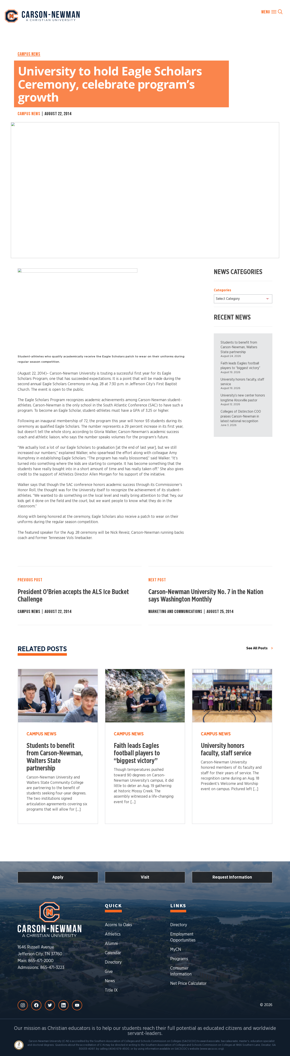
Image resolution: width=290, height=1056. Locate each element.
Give (109, 972)
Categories (222, 290)
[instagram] (23, 1005)
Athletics (113, 934)
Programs (179, 959)
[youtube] (77, 1005)
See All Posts (256, 648)
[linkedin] (63, 1005)
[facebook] (36, 1005)
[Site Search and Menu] (272, 11)
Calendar (113, 953)
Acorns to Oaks (118, 925)
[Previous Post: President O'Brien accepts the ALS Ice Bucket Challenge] (80, 595)
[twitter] (50, 1005)
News (110, 981)
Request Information (232, 877)
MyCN (175, 949)
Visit (145, 877)
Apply (57, 877)
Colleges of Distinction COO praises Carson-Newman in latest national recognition (241, 416)
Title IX (111, 990)
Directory (113, 962)
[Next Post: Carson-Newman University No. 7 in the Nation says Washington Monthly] (210, 595)
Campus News (29, 54)
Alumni (111, 943)
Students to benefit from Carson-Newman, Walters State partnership (239, 347)
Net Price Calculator (188, 983)
